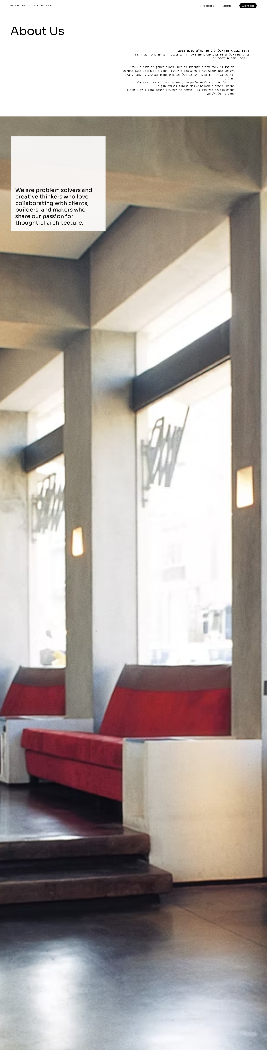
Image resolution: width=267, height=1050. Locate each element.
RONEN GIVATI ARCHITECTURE (30, 5)
